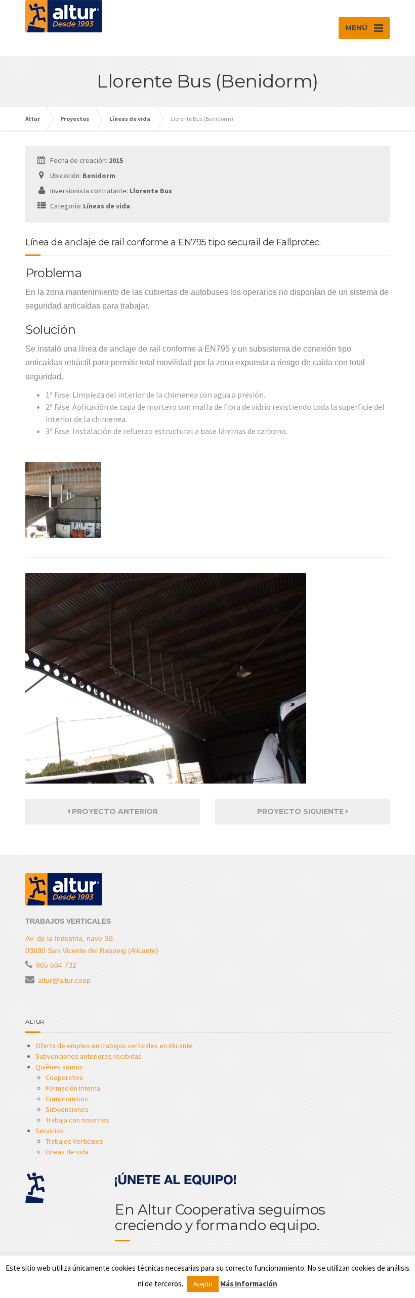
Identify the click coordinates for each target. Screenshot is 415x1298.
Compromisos (67, 1098)
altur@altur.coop (64, 980)
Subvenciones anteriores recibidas (88, 1056)
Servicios (49, 1130)
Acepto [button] (203, 1284)
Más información (248, 1283)
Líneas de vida (67, 1151)
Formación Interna (73, 1088)
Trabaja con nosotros (77, 1119)
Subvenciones (67, 1109)
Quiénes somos (59, 1066)
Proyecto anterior (114, 811)
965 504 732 (56, 965)
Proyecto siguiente (301, 811)
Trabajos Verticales (74, 1141)
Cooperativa (64, 1077)
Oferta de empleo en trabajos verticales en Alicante (114, 1045)
